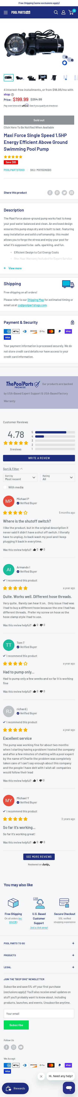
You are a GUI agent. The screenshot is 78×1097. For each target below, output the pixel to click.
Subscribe (16, 1025)
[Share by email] (71, 192)
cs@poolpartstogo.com (32, 305)
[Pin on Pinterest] (57, 192)
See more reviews (39, 856)
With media (15, 487)
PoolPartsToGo (14, 170)
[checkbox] (20, 487)
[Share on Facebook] (50, 192)
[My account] (63, 12)
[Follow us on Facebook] (6, 1047)
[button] (13, 157)
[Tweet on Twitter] (64, 192)
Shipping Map (35, 299)
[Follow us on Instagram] (13, 1047)
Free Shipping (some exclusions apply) (39, 3)
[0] (71, 12)
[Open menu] (6, 12)
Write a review (39, 458)
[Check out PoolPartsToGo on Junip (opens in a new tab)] (46, 864)
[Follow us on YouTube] (20, 1047)
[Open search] (56, 12)
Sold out (39, 120)
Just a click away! (39, 927)
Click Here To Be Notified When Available (29, 127)
